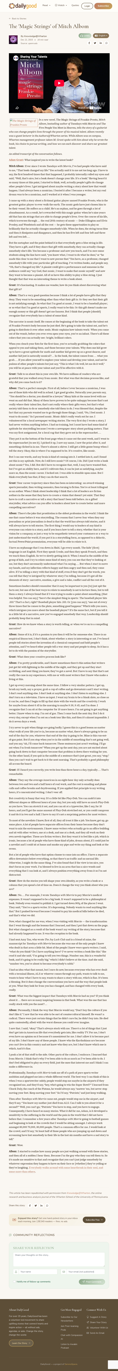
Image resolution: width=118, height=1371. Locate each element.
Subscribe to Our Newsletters (69, 1319)
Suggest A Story (98, 1317)
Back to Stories (19, 18)
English (102, 35)
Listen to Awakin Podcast (69, 1346)
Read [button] (45, 5)
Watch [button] (61, 5)
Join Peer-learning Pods (69, 1328)
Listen (86, 35)
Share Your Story (98, 1322)
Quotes (75, 5)
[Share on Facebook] (89, 43)
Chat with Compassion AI (72, 1337)
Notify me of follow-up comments (34, 1281)
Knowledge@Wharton (35, 36)
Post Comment (93, 1281)
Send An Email (97, 1333)
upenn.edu (32, 43)
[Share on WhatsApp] (106, 43)
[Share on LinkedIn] (100, 43)
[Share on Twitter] (95, 43)
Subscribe (103, 5)
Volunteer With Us (99, 1327)
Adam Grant (16, 160)
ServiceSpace (71, 1364)
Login (87, 6)
